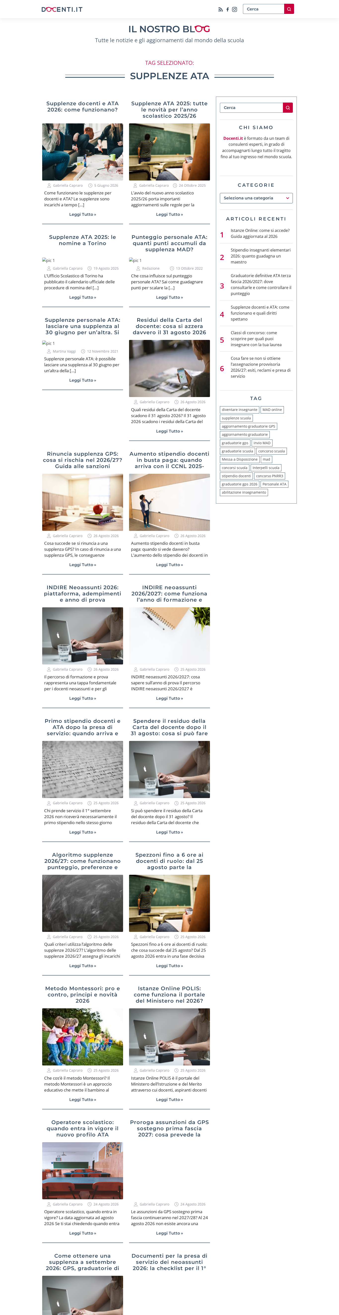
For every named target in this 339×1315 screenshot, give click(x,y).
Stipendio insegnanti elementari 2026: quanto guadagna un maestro (261, 256)
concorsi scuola (234, 467)
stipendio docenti (236, 476)
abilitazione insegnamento (244, 492)
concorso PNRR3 (269, 476)
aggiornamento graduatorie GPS (248, 426)
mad (266, 459)
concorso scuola (271, 451)
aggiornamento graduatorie (245, 434)
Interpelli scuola (266, 467)
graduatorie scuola (237, 451)
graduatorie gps (235, 442)
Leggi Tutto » (82, 214)
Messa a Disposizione (240, 459)
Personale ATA (274, 484)
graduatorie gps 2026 (239, 484)
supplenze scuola (236, 418)
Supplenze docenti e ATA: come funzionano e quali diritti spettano (260, 313)
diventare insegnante (239, 409)
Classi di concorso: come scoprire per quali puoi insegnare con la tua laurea (256, 338)
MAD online (272, 409)
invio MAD (262, 442)
